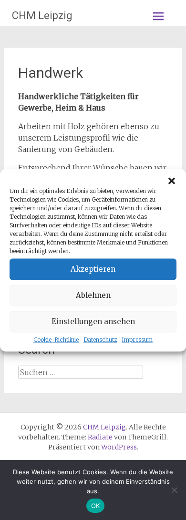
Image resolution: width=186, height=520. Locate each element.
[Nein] (174, 490)
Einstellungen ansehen (93, 321)
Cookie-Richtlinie (56, 339)
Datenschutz (100, 339)
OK (95, 506)
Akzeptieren (93, 269)
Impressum (137, 339)
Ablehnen (93, 295)
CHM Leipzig (42, 15)
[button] (171, 180)
